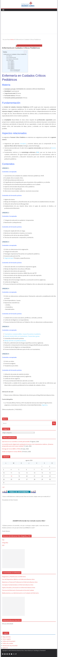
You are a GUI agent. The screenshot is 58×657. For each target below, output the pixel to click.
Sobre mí (5, 648)
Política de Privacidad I (9, 641)
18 (11, 476)
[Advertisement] (29, 22)
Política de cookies (8, 643)
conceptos (23, 143)
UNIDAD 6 (12, 68)
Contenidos (11, 60)
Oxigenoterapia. (8, 258)
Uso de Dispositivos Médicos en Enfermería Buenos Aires (18, 579)
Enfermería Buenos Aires (17, 650)
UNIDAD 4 (12, 65)
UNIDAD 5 (12, 67)
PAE (37, 152)
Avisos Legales (7, 639)
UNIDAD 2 (12, 63)
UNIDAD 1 (12, 61)
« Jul (3, 487)
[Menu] (3, 10)
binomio (53, 148)
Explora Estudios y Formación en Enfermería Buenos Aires (18, 587)
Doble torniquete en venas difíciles (12, 451)
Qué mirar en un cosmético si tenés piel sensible (16, 441)
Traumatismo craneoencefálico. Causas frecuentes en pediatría (22, 334)
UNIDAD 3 (12, 64)
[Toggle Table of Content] (24, 52)
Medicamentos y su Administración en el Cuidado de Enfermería (20, 593)
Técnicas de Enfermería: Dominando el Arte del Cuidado (18, 590)
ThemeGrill (43, 650)
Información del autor (16, 69)
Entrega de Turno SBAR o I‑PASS (11, 449)
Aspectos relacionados (14, 58)
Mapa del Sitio (7, 637)
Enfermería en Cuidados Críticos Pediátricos (15, 54)
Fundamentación (12, 57)
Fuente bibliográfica (16, 70)
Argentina (44, 405)
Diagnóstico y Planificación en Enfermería (14, 576)
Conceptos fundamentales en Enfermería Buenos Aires (17, 585)
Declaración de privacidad (10, 645)
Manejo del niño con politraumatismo (15, 340)
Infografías (5, 542)
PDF (3, 545)
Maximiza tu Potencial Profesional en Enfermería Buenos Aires (20, 582)
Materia (10, 55)
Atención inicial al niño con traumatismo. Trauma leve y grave (21, 336)
